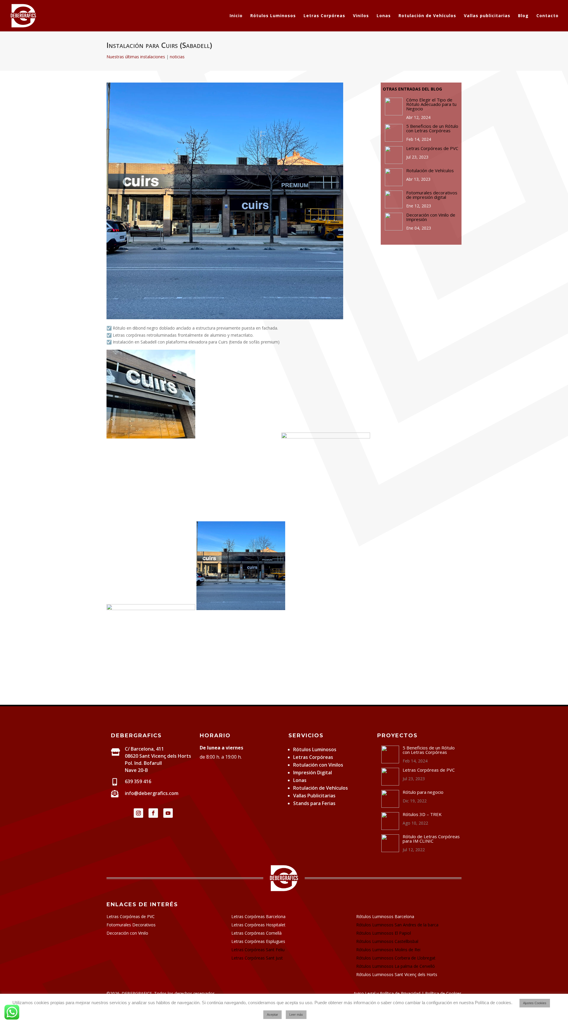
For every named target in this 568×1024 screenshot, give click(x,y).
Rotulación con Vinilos (318, 765)
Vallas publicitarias (487, 16)
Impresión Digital (312, 772)
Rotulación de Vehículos (427, 16)
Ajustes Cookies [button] (534, 1003)
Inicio (236, 16)
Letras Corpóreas (324, 16)
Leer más (296, 1014)
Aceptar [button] (272, 1014)
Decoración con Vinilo (127, 933)
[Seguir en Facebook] (153, 813)
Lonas (384, 16)
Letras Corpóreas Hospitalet (258, 925)
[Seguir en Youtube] (168, 813)
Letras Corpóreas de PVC (130, 916)
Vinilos (361, 16)
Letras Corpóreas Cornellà (256, 933)
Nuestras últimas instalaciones (135, 56)
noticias (177, 56)
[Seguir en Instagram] (138, 813)
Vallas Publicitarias (314, 795)
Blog (523, 16)
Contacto (547, 16)
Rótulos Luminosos (273, 16)
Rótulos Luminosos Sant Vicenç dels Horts (396, 974)
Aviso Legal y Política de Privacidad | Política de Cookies (408, 993)
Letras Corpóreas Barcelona (258, 916)
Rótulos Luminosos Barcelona (385, 916)
